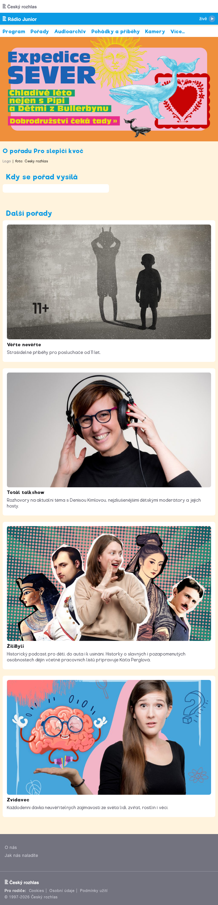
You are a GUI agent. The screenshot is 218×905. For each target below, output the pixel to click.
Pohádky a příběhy (115, 31)
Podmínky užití (94, 891)
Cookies (36, 891)
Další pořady (29, 213)
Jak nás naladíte (21, 855)
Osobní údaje (62, 891)
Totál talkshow (26, 492)
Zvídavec (18, 799)
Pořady (40, 31)
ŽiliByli (15, 646)
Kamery (155, 31)
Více (177, 31)
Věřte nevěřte (24, 344)
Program (14, 31)
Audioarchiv (70, 31)
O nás (11, 847)
